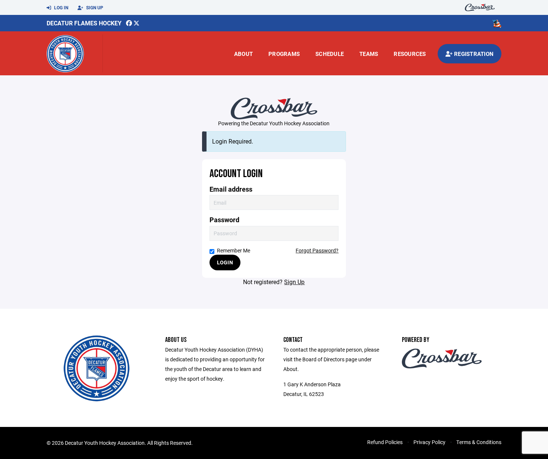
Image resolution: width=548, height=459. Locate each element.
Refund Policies (385, 442)
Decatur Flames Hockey (84, 23)
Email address (231, 189)
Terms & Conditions (478, 442)
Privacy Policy (429, 442)
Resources (410, 53)
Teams (368, 53)
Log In (60, 7)
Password (224, 220)
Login (225, 262)
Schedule (329, 53)
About (243, 53)
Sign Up (94, 7)
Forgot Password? (317, 250)
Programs (284, 53)
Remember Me (233, 250)
